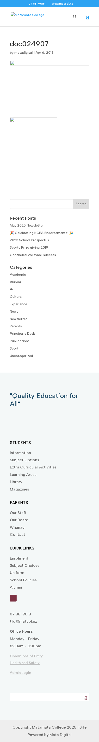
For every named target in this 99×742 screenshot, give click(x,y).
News (14, 312)
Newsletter (18, 319)
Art (12, 289)
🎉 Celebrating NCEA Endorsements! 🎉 (41, 233)
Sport (14, 348)
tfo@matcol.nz (23, 621)
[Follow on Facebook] (13, 598)
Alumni (15, 282)
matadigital (23, 53)
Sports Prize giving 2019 (29, 247)
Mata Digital (61, 734)
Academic (18, 275)
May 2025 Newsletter (27, 225)
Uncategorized (21, 356)
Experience (18, 304)
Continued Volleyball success (33, 255)
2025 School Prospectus (29, 240)
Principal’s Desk (22, 334)
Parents (16, 326)
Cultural (16, 297)
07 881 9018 (20, 614)
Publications (20, 341)
